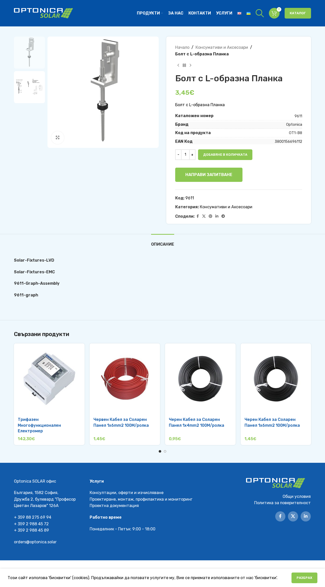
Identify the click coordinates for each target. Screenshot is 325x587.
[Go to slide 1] (160, 451)
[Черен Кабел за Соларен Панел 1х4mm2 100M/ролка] (200, 378)
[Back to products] (184, 65)
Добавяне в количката (225, 154)
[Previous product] (178, 65)
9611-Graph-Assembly (36, 283)
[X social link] (204, 216)
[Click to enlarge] (57, 137)
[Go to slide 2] (165, 451)
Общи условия (297, 496)
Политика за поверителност (282, 502)
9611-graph (26, 295)
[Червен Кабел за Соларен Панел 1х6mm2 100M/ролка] (125, 378)
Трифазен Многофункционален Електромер (39, 425)
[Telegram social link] (223, 216)
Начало (182, 47)
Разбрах (304, 578)
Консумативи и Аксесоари (222, 47)
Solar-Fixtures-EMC (34, 271)
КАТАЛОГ (298, 13)
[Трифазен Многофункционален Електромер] (49, 378)
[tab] (162, 241)
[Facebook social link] (197, 216)
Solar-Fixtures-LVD (34, 260)
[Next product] (190, 65)
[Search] (259, 13)
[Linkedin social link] (217, 216)
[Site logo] (43, 12)
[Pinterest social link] (210, 216)
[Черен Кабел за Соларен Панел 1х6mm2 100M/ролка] (276, 378)
